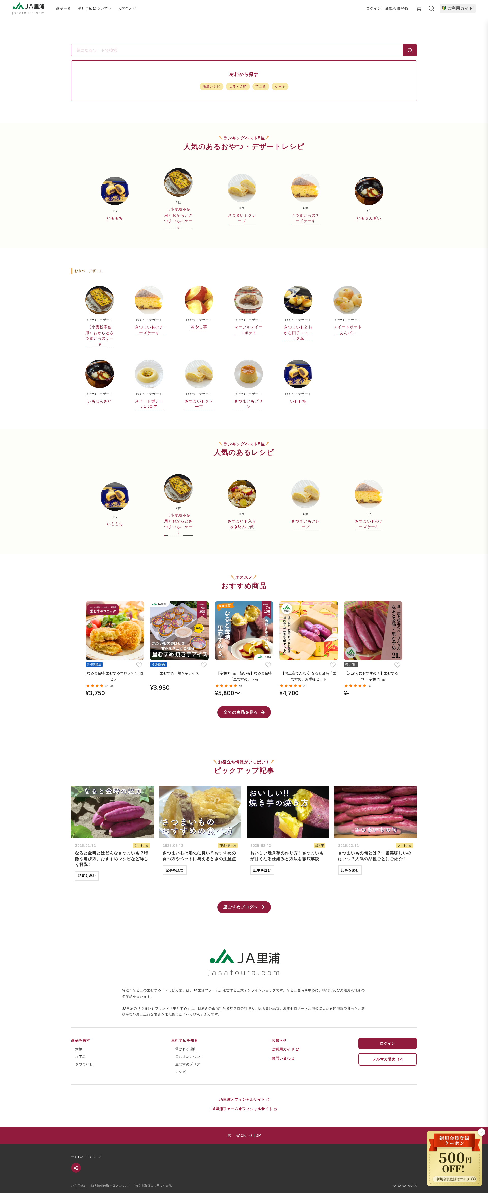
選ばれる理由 (186, 1049)
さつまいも (84, 1064)
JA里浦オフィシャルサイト (241, 1099)
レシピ (180, 1072)
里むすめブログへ (240, 907)
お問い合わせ (283, 1058)
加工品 (80, 1057)
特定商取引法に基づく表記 (153, 1185)
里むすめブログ (187, 1064)
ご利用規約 (78, 1185)
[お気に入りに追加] (139, 665)
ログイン (373, 8)
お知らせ (279, 1040)
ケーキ (280, 86)
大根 (78, 1049)
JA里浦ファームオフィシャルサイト (242, 1109)
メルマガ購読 (384, 1059)
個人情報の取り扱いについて (111, 1185)
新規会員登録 (396, 8)
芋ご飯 (260, 86)
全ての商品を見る (240, 712)
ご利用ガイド (460, 8)
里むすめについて (189, 1057)
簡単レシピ (211, 86)
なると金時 (238, 86)
